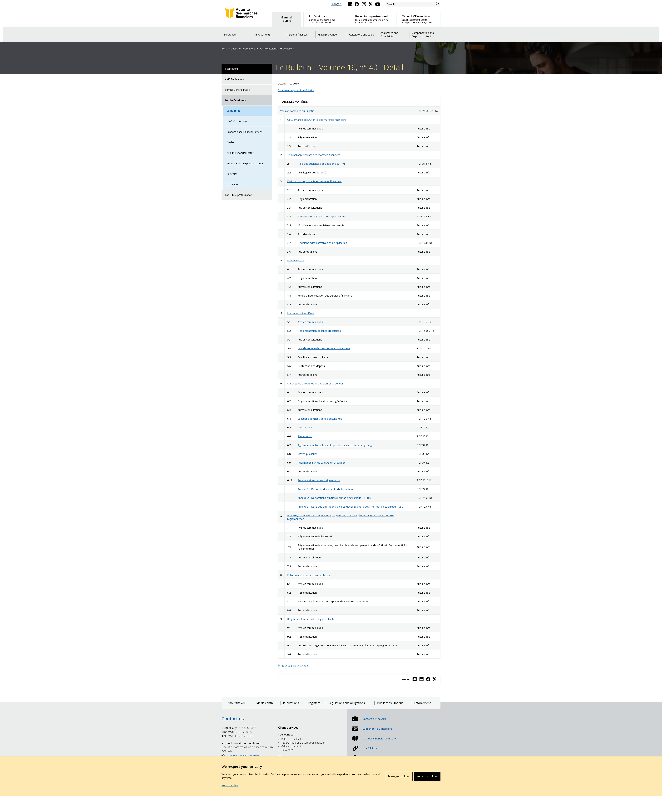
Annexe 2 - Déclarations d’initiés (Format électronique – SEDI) (334, 497)
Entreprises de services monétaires (308, 575)
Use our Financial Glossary (379, 738)
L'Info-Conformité (237, 121)
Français (336, 4)
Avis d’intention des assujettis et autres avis (324, 348)
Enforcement (422, 703)
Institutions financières (300, 313)
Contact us (233, 718)
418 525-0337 (239, 728)
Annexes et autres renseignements (319, 480)
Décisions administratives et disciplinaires (322, 242)
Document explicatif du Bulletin (296, 90)
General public (230, 48)
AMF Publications (234, 79)
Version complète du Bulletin (297, 111)
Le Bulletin (288, 48)
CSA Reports (234, 184)
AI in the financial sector (240, 152)
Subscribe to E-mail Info (378, 728)
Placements (305, 436)
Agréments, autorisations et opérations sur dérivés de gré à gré (336, 445)
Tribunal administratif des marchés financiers (313, 155)
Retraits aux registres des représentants (322, 216)
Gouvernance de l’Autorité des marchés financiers (316, 119)
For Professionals (269, 48)
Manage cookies (399, 776)
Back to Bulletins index (295, 665)
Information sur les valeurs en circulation (321, 462)
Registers (314, 703)
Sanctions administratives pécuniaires (320, 418)
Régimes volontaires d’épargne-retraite (311, 619)
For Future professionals (238, 195)
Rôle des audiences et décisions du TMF (321, 163)
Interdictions (305, 427)
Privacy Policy (230, 785)
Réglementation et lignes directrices (319, 330)
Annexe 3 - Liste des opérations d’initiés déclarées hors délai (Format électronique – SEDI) (351, 506)
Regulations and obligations (346, 703)
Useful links (370, 748)
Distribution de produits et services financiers (314, 181)
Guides (230, 142)
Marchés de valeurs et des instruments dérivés (315, 383)
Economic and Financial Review (244, 131)
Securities (232, 174)
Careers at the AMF (375, 718)
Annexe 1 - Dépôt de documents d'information (325, 489)
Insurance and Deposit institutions (246, 163)
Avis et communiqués (310, 322)
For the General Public (237, 89)
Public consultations (390, 703)
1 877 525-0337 (238, 736)
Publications (248, 48)
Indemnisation (295, 260)
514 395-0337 (237, 732)
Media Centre (265, 703)
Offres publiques (308, 453)
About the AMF (237, 703)
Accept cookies (427, 776)
